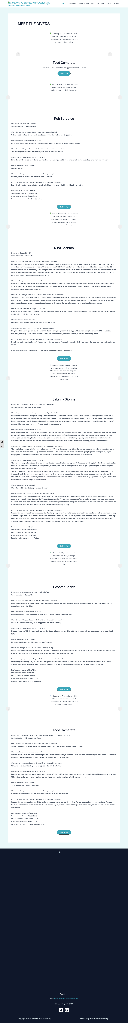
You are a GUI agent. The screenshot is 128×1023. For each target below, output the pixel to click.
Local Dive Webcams (86, 4)
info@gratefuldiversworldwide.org (66, 999)
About (61, 4)
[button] (65, 3)
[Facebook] (61, 1010)
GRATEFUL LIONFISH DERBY (108, 4)
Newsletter (72, 4)
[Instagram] (67, 1010)
